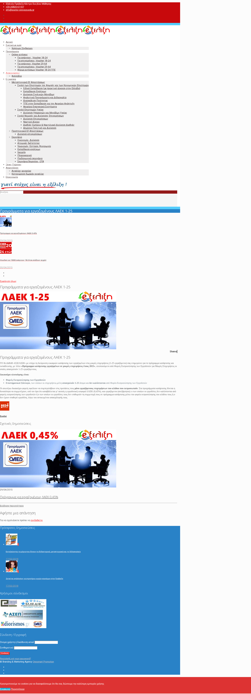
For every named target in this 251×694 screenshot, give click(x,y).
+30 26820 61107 (15, 7)
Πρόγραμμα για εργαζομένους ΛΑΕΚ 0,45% (29, 497)
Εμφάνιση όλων (8, 281)
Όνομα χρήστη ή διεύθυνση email (17, 642)
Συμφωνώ (5, 689)
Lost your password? (20, 658)
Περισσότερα (17, 689)
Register (4, 658)
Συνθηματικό (6, 647)
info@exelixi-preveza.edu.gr (20, 10)
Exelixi (3, 416)
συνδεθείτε (37, 520)
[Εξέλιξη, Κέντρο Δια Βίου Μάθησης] (55, 33)
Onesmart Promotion (43, 661)
